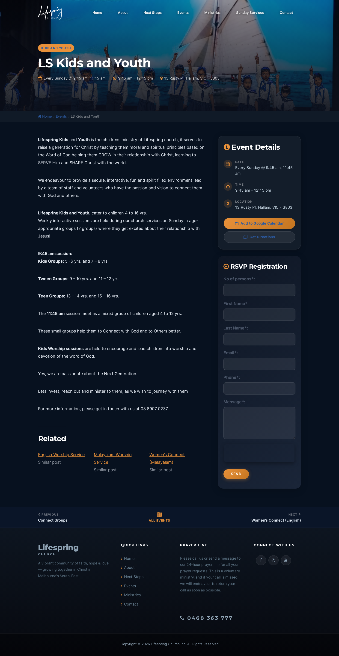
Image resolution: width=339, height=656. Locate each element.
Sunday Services (250, 12)
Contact (286, 12)
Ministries (212, 12)
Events (183, 12)
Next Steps (152, 12)
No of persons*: (239, 278)
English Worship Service (61, 454)
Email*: (230, 352)
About (123, 12)
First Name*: (236, 303)
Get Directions (262, 237)
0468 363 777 (210, 618)
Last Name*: (235, 328)
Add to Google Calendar (262, 223)
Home (97, 12)
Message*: (234, 401)
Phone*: (231, 377)
